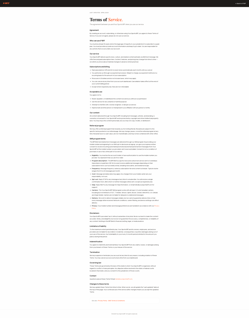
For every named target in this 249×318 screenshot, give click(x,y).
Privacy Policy (102, 301)
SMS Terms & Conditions (116, 301)
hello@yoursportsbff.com (123, 279)
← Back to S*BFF (240, 3)
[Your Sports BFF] (6, 3)
